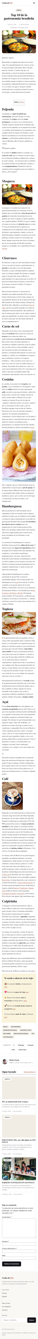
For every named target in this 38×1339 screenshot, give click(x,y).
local (16, 582)
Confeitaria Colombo (9, 893)
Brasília (20, 593)
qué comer (7, 1033)
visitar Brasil (8, 1037)
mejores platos (25, 1030)
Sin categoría (6, 1306)
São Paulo (13, 593)
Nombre (5, 1241)
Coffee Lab (5, 874)
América (4, 1310)
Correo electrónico (9, 1248)
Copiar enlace (22, 1049)
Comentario (7, 1217)
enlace (33, 971)
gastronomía (15, 1026)
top (33, 1033)
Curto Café (20, 893)
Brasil (19, 10)
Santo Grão (6, 880)
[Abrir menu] (34, 3)
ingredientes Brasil (10, 1030)
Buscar (31, 1320)
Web (3, 1255)
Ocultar (21, 102)
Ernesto (16, 888)
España (4, 1296)
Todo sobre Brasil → (30, 1072)
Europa (4, 1293)
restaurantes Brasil (21, 1033)
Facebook (30, 1045)
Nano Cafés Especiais (25, 883)
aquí (5, 987)
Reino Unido (6, 1303)
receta (5, 248)
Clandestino (23, 888)
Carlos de (7, 3)
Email (13, 1049)
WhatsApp (21, 1045)
